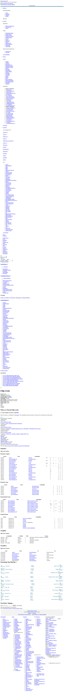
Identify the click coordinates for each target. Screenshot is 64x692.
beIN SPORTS (8, 165)
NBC (7, 169)
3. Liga (29, 461)
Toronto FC (9, 99)
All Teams (5, 125)
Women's (5, 235)
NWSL (7, 28)
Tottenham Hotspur (9, 67)
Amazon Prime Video (10, 195)
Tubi (6, 224)
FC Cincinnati (9, 95)
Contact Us (39, 671)
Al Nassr (7, 83)
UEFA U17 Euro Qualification (29, 527)
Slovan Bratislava (12, 460)
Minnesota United (19, 663)
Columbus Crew (19, 651)
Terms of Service (16, 608)
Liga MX (7, 52)
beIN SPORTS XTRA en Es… (9, 338)
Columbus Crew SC (11, 105)
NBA (38, 674)
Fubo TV (38, 620)
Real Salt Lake (9, 115)
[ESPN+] (28, 297)
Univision (7, 191)
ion (6, 212)
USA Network (8, 183)
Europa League (9, 34)
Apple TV (8, 178)
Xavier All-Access (9, 229)
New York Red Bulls (10, 97)
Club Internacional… (10, 90)
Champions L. (6, 237)
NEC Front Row (9, 219)
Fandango (7, 207)
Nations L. (5, 240)
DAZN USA (8, 184)
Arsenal (7, 61)
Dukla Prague (11, 463)
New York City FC (10, 96)
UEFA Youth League (31, 511)
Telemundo (8, 187)
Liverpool (7, 63)
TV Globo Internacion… (28, 644)
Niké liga (2, 436)
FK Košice (9, 396)
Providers (38, 664)
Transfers (2, 407)
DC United (9, 101)
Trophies (2, 406)
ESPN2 (7, 171)
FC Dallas (8, 112)
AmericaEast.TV (9, 197)
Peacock (7, 193)
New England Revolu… (11, 93)
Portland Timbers (9, 116)
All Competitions (6, 54)
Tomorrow (8, 14)
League (3, 259)
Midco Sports (8, 214)
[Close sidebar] (1, 387)
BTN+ (7, 201)
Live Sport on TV (40, 673)
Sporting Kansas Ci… (11, 123)
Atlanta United (18, 646)
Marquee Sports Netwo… (29, 673)
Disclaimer (39, 662)
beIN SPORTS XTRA (10, 199)
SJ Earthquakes (18, 657)
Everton (7, 68)
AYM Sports (8, 198)
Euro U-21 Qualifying (27, 518)
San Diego (17, 664)
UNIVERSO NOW (33, 428)
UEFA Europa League (7, 289)
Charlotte (17, 639)
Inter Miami (17, 635)
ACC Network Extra (10, 194)
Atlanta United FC (10, 102)
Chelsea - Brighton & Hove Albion (51, 625)
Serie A (7, 39)
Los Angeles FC (9, 109)
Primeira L (5, 251)
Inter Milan (8, 73)
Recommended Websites (40, 667)
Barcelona (8, 69)
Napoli (7, 76)
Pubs (38, 665)
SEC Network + (9, 223)
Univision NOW (23, 433)
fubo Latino (8, 210)
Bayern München (9, 79)
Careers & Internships (41, 663)
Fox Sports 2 (8, 176)
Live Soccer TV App (41, 658)
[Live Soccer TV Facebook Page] (51, 649)
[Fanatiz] (24, 297)
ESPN (7, 168)
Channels (5, 127)
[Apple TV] (12, 297)
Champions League (9, 33)
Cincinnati (17, 640)
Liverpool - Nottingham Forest (50, 623)
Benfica (7, 77)
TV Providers (37, 616)
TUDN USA (8, 182)
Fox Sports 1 (8, 174)
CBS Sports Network (10, 170)
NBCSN (7, 185)
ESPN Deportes (9, 173)
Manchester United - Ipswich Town (50, 630)
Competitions (3, 275)
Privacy (38, 661)
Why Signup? (19, 605)
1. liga (29, 463)
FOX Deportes (8, 190)
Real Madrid (8, 70)
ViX (6, 227)
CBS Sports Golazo (9, 202)
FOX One (8, 209)
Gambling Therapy (55, 654)
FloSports (7, 208)
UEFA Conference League (5, 422)
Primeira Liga (8, 43)
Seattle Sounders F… (11, 121)
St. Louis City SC (9, 113)
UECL (4, 241)
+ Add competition (6, 278)
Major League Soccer (10, 26)
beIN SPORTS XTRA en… (28, 659)
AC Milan (8, 74)
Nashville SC (9, 89)
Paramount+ (8, 179)
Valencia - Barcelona (53, 644)
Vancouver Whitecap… (11, 107)
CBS (6, 166)
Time (8, 259)
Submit (14, 605)
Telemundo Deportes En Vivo (17, 428)
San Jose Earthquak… (10, 111)
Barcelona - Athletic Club (50, 618)
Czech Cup (34, 488)
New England (17, 638)
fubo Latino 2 (8, 211)
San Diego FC (9, 118)
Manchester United (9, 66)
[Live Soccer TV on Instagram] (51, 653)
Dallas (16, 658)
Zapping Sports (9, 230)
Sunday (7, 16)
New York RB (18, 642)
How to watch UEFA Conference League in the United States (17, 445)
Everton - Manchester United (49, 643)
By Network (2, 418)
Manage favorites (4, 261)
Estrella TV (8, 205)
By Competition (9, 418)
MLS (4, 243)
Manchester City (9, 64)
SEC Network (8, 222)
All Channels (5, 232)
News (4, 234)
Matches (4, 8)
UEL (4, 239)
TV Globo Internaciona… (11, 188)
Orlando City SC (9, 98)
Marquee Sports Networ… (11, 213)
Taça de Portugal (9, 44)
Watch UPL (8, 228)
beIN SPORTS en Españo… (11, 180)
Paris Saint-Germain (9, 81)
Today (7, 12)
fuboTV (7, 181)
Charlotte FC (8, 94)
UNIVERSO (8, 189)
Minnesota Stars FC (11, 117)
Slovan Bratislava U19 (12, 511)
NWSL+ (7, 220)
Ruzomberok (11, 470)
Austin (16, 669)
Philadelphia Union (10, 103)
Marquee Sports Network (8, 351)
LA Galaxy (9, 119)
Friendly (24, 519)
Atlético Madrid (9, 71)
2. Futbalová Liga (32, 459)
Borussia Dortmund (9, 80)
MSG (7, 218)
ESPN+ (7, 175)
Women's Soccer (40, 656)
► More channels (4, 370)
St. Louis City (17, 659)
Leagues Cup (8, 51)
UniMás (7, 192)
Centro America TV (9, 203)
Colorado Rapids (9, 114)
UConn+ (7, 226)
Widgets (38, 659)
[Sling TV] (7, 297)
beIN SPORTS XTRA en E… (12, 200)
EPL (4, 245)
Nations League (9, 35)
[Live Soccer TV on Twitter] (51, 651)
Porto (7, 78)
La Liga (7, 38)
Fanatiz (7, 164)
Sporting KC (18, 670)
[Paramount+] (19, 297)
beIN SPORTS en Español (8, 318)
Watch (1, 403)
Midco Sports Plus (9, 216)
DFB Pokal (8, 45)
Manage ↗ (5, 264)
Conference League (9, 36)
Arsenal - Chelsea (52, 645)
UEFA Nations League (7, 290)
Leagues (4, 21)
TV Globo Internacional (7, 326)
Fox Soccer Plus (9, 172)
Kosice (10, 457)
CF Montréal (9, 104)
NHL (43, 674)
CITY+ (7, 204)
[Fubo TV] (2, 297)
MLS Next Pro (8, 217)
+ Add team (5, 266)
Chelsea (7, 62)
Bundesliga (8, 40)
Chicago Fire (8, 92)
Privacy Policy (8, 608)
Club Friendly (3, 438)
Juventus (7, 72)
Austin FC (9, 122)
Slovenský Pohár (3, 440)
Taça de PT (5, 252)
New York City (18, 641)
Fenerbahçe (8, 82)
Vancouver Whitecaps (16, 653)
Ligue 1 (7, 42)
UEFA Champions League (8, 285)
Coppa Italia (8, 46)
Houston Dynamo (9, 108)
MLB (38, 675)
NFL (40, 674)
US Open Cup (8, 27)
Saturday (7, 15)
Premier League (9, 37)
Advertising (39, 660)
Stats (1, 405)
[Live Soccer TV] (4, 1)
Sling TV (38, 619)
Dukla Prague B (12, 461)
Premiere (7, 221)
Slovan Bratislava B (13, 459)
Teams (4, 56)
